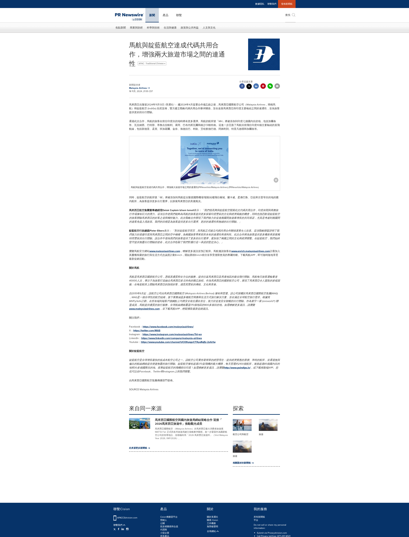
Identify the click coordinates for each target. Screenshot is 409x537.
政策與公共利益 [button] (190, 27)
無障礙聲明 (212, 526)
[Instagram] (127, 529)
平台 (256, 520)
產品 (165, 15)
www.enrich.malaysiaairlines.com (250, 251)
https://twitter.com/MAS (146, 330)
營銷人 (163, 520)
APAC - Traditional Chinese (151, 63)
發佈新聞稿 (286, 4)
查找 (287, 15)
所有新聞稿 (259, 517)
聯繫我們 (271, 4)
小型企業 (164, 533)
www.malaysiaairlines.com (165, 251)
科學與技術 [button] (153, 27)
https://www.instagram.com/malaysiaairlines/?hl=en (172, 334)
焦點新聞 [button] (121, 27)
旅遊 (261, 434)
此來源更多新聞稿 (138, 448)
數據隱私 (259, 4)
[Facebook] (118, 529)
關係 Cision (212, 520)
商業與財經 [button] (136, 27)
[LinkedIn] (123, 529)
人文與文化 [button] (209, 27)
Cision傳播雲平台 (168, 517)
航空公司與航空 (240, 434)
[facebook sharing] (242, 86)
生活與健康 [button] (170, 27)
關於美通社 (212, 517)
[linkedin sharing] (256, 86)
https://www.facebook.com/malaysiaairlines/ (168, 327)
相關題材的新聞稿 (242, 463)
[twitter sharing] (249, 87)
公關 (162, 523)
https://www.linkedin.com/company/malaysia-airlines (171, 338)
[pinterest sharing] (263, 86)
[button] (204, 160)
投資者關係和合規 (169, 526)
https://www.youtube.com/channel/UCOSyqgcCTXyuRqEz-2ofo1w (178, 342)
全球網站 (211, 531)
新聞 (152, 15)
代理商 (163, 529)
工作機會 (211, 523)
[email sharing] (277, 86)
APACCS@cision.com (127, 517)
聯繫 (179, 15)
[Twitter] (114, 529)
